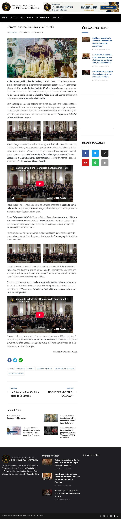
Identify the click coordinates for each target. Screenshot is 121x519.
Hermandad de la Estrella (64, 368)
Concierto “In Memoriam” (16, 418)
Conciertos (13, 32)
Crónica (31, 368)
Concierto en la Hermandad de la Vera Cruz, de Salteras (68, 420)
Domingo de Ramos (44, 368)
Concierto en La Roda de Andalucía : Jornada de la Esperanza (31, 432)
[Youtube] (85, 162)
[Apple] (104, 162)
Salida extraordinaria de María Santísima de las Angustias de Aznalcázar (67, 462)
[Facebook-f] (85, 153)
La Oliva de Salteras (16, 373)
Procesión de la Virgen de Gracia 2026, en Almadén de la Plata (102, 74)
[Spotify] (95, 162)
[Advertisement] (97, 114)
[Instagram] (104, 153)
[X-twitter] (104, 516)
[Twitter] (95, 153)
